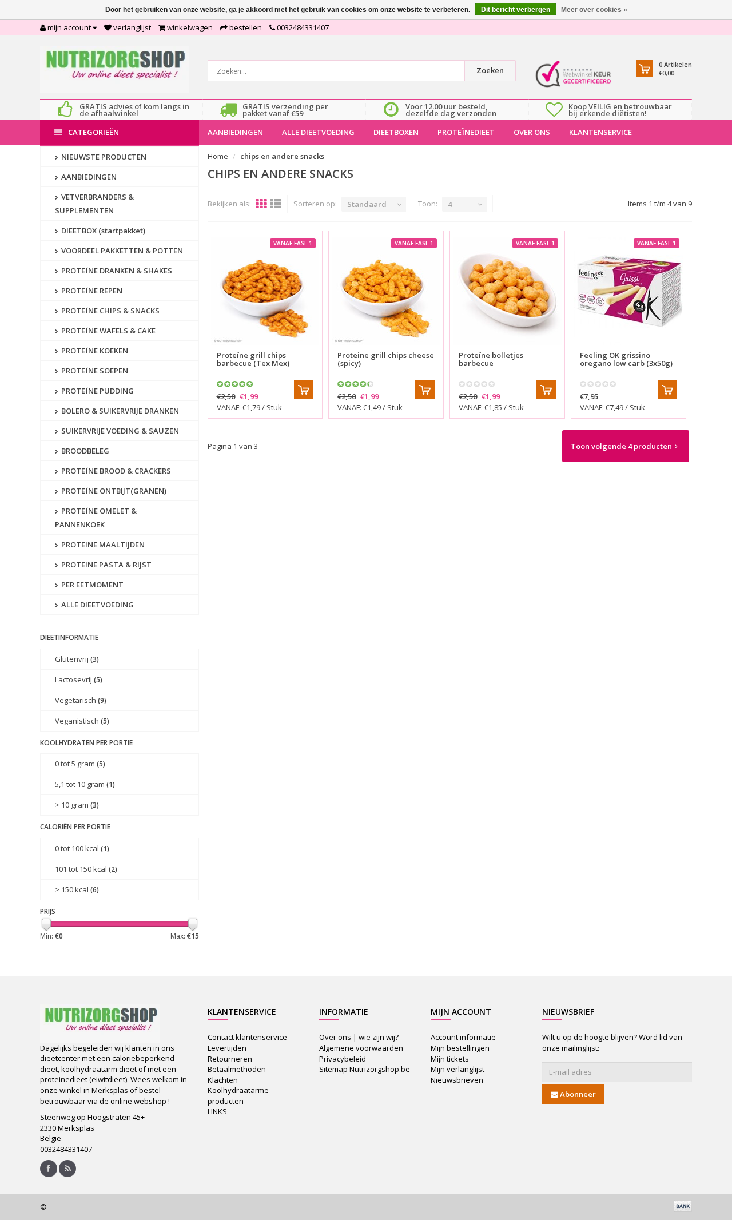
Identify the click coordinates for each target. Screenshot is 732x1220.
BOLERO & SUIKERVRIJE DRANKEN (119, 411)
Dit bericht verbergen (515, 10)
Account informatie (463, 1037)
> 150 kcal (77, 889)
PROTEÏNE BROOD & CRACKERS (115, 471)
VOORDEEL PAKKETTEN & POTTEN (121, 250)
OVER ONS (532, 132)
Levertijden (227, 1048)
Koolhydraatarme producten (238, 1095)
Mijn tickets (450, 1059)
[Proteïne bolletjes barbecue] (507, 291)
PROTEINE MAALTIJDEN (102, 544)
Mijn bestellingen (460, 1048)
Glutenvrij (77, 659)
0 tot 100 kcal (82, 848)
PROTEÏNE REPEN (90, 290)
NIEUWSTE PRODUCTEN (102, 157)
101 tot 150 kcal (86, 869)
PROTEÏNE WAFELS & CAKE (107, 330)
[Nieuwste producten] (67, 1168)
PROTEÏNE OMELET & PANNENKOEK (96, 518)
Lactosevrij (78, 679)
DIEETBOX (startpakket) (102, 230)
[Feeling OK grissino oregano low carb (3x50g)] (628, 291)
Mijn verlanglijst (457, 1069)
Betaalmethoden (237, 1069)
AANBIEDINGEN (235, 132)
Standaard (367, 204)
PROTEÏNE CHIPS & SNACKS (109, 310)
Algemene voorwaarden (361, 1048)
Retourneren (230, 1059)
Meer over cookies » (594, 10)
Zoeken (490, 70)
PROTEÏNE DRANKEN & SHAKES (115, 270)
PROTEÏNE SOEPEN (93, 370)
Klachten (223, 1080)
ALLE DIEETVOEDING (318, 132)
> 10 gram (77, 805)
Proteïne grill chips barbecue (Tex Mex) (253, 359)
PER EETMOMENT (91, 584)
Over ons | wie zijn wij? (359, 1037)
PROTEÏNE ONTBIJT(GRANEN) (112, 491)
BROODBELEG (84, 451)
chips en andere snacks (282, 156)
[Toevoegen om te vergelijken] (309, 348)
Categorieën (93, 132)
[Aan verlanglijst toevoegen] (289, 348)
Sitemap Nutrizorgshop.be (364, 1069)
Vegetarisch (80, 700)
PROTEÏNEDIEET (466, 132)
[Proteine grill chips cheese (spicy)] (386, 291)
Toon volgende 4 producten (621, 446)
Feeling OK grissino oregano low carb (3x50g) (626, 359)
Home (218, 156)
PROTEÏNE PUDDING (96, 391)
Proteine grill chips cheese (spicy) (385, 359)
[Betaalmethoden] (683, 1205)
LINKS (217, 1111)
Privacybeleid (342, 1059)
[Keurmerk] (573, 74)
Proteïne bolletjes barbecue (491, 359)
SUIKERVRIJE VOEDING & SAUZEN (119, 431)
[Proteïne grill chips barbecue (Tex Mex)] (265, 291)
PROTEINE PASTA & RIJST (105, 564)
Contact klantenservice (247, 1037)
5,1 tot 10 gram (85, 784)
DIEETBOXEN (396, 132)
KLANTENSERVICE (600, 132)
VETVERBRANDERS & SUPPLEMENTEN (94, 204)
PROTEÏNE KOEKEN (93, 350)
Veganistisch (82, 721)
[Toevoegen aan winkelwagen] (303, 389)
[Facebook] (48, 1168)
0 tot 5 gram (80, 763)
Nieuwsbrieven (457, 1080)
